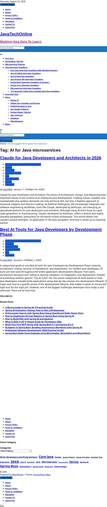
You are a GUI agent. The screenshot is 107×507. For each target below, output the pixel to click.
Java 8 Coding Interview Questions (25, 74)
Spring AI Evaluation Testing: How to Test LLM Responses (34, 310)
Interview (5, 462)
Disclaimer (9, 22)
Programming (63, 462)
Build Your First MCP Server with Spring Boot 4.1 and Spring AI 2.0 (39, 324)
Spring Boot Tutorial (14, 62)
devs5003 (7, 189)
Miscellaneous (16, 121)
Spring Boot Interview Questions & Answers (29, 83)
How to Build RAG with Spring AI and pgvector (29, 318)
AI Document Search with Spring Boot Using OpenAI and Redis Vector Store (44, 313)
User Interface (16, 115)
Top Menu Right (7, 4)
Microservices (12, 178)
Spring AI (14, 100)
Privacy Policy (11, 16)
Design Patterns (69, 457)
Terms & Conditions (13, 19)
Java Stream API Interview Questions (26, 80)
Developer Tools (13, 173)
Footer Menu (6, 478)
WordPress (18, 474)
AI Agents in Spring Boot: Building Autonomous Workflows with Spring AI (43, 327)
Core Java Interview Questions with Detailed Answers (34, 71)
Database (14, 118)
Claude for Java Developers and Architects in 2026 (50, 157)
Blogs (7, 124)
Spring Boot (9, 466)
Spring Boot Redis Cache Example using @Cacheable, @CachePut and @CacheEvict (47, 333)
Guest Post (10, 28)
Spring (8, 181)
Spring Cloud (38, 466)
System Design (60, 466)
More (7, 97)
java (7, 175)
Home (7, 10)
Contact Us (10, 25)
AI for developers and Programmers (23, 164)
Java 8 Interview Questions (22, 77)
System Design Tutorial (20, 112)
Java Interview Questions (16, 68)
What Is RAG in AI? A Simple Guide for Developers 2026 (33, 321)
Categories (5, 447)
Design (58, 457)
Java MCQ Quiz (11, 94)
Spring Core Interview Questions (24, 85)
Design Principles (83, 457)
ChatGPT (9, 243)
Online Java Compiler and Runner (25, 103)
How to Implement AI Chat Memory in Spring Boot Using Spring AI (39, 316)
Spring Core (48, 467)
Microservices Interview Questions (25, 88)
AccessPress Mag (41, 474)
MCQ (38, 462)
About (8, 13)
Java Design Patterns (19, 109)
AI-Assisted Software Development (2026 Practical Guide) (34, 330)
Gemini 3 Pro (11, 246)
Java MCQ (31, 462)
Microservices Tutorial (15, 65)
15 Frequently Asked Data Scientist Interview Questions (35, 91)
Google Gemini (12, 249)
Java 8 (23, 462)
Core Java (9, 59)
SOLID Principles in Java (20, 106)
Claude (8, 167)
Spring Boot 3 (25, 466)
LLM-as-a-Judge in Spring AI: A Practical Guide (29, 307)
